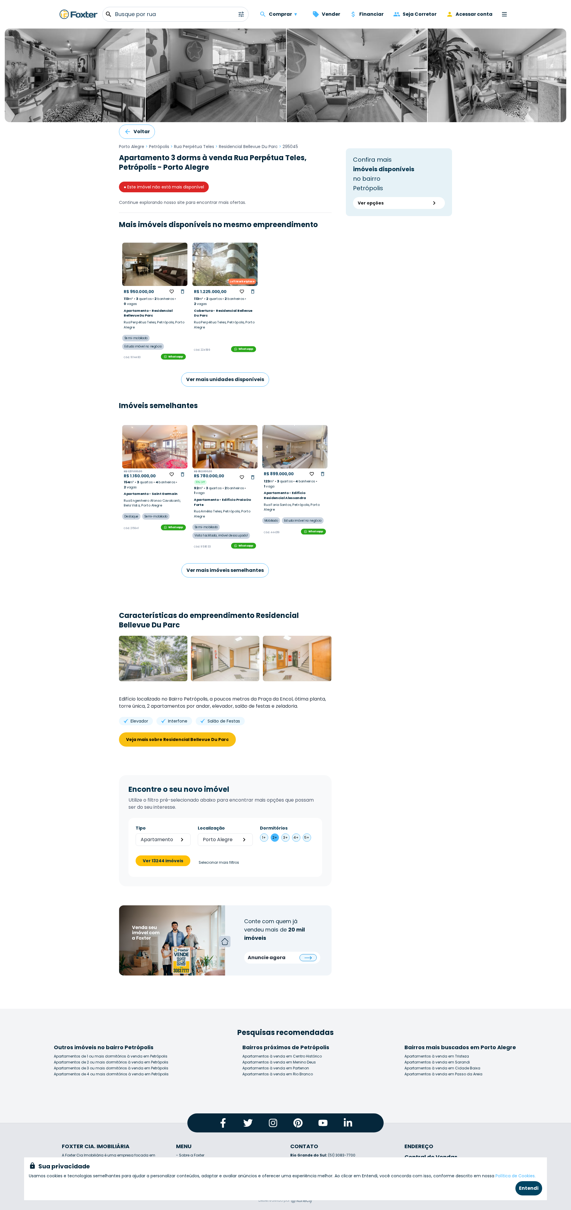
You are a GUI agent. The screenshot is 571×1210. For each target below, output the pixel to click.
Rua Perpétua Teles (194, 147)
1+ (264, 837)
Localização (211, 828)
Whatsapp (175, 356)
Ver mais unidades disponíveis (225, 379)
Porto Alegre (131, 147)
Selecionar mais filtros (219, 862)
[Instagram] (273, 1123)
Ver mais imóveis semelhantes (225, 570)
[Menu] (504, 14)
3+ (285, 837)
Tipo (141, 828)
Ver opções (371, 203)
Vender (331, 14)
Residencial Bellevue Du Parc (248, 147)
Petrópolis (159, 147)
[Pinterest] (298, 1123)
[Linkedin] (348, 1123)
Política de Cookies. (515, 1176)
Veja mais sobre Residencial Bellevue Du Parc (177, 739)
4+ (296, 837)
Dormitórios (274, 828)
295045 (290, 147)
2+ (274, 837)
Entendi (529, 1188)
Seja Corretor (420, 14)
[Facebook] (223, 1123)
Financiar (371, 14)
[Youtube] (323, 1123)
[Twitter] (248, 1123)
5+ (306, 837)
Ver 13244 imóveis (163, 861)
